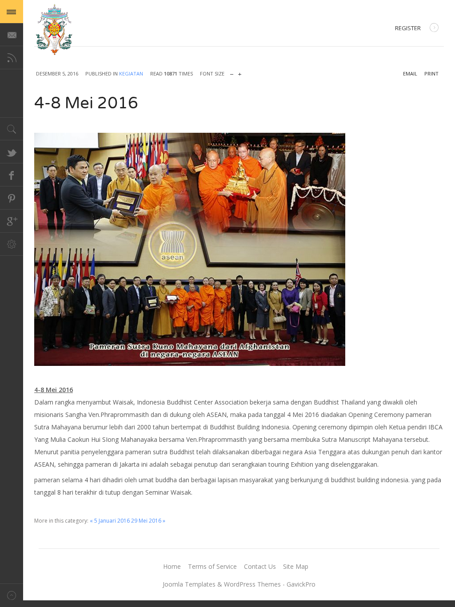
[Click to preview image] (239, 249)
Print (431, 73)
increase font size (239, 72)
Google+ (11, 221)
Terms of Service (212, 566)
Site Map (295, 566)
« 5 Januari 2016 (110, 520)
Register (408, 28)
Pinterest (11, 198)
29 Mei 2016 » (148, 520)
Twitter (11, 151)
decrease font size (231, 72)
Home (172, 566)
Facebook (11, 174)
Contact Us (260, 566)
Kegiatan (131, 73)
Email (410, 73)
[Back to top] (11, 595)
